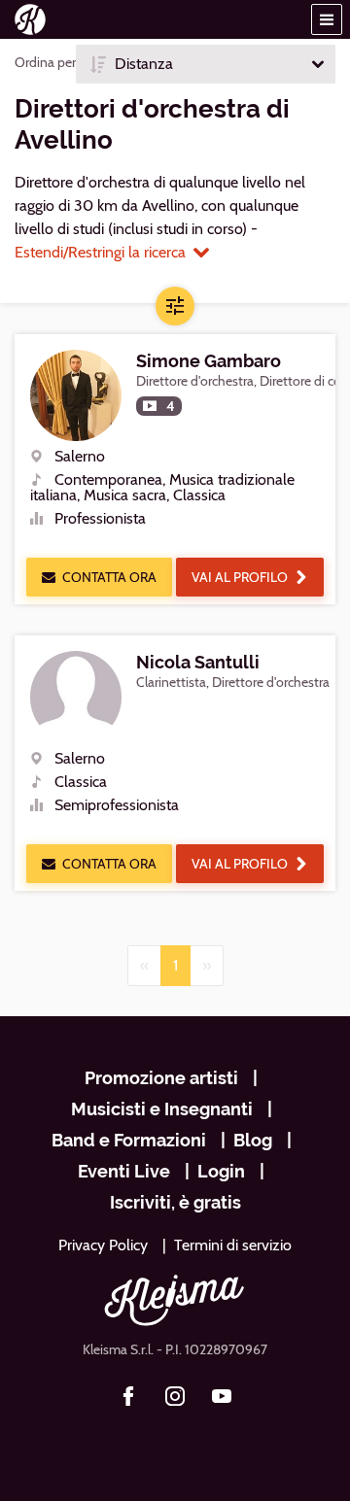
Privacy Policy (103, 1245)
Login (221, 1171)
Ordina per (45, 62)
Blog (252, 1140)
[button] (326, 19)
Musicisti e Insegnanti (162, 1109)
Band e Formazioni (129, 1140)
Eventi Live (124, 1171)
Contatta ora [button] (109, 577)
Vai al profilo (240, 577)
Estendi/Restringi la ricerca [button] (100, 252)
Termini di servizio (233, 1245)
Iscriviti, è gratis (175, 1202)
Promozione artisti (161, 1078)
